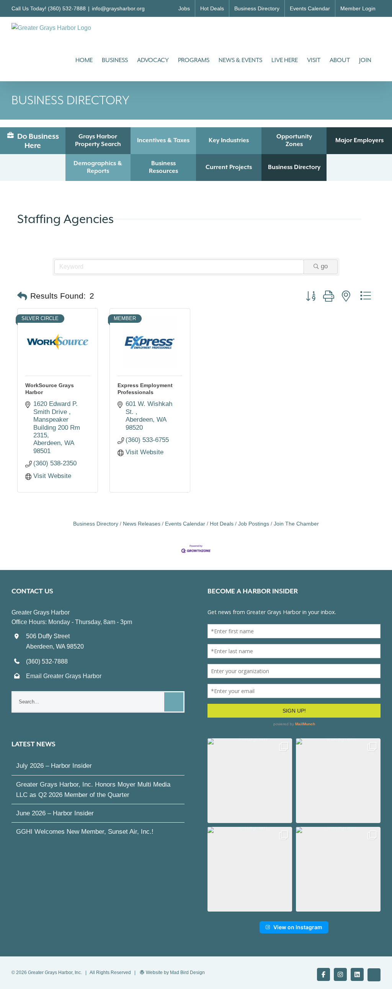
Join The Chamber (296, 524)
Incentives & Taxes (163, 140)
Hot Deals (222, 524)
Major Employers (359, 140)
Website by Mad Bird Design (175, 972)
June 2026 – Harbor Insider (55, 813)
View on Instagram (297, 927)
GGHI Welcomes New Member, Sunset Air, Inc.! (85, 831)
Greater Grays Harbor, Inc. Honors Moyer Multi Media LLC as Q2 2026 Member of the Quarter (93, 789)
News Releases (141, 524)
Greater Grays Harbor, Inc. (55, 972)
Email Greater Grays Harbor (63, 676)
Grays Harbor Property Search (98, 140)
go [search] (324, 266)
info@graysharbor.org (118, 8)
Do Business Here (37, 141)
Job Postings (253, 524)
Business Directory (294, 167)
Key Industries (229, 140)
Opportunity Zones (294, 140)
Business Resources (163, 167)
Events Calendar (185, 524)
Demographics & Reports (98, 167)
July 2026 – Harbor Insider (54, 765)
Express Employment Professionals (145, 388)
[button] (22, 296)
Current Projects (229, 167)
